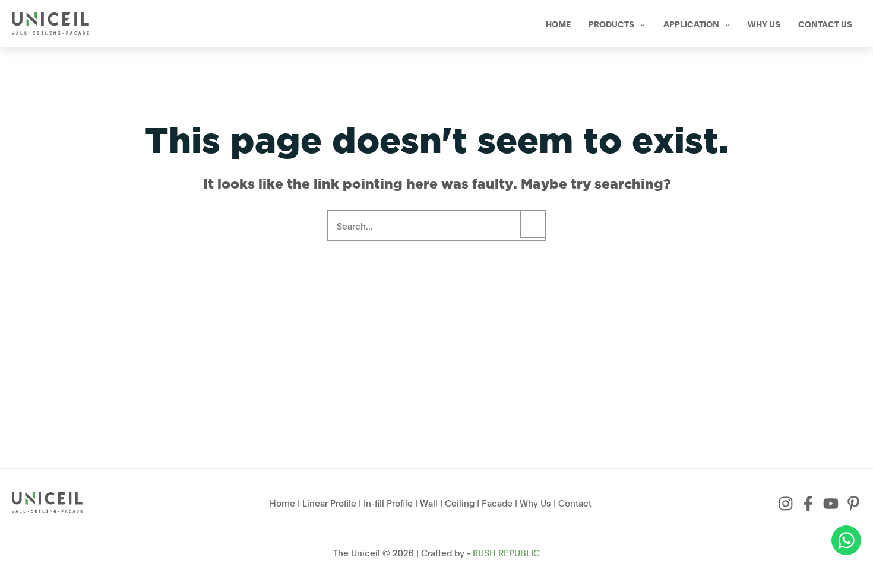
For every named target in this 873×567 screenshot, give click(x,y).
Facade (497, 502)
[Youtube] (831, 503)
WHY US (764, 23)
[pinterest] (853, 503)
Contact (575, 502)
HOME (558, 23)
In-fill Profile (388, 502)
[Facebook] (808, 503)
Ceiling (460, 502)
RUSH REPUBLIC (506, 552)
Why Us (535, 502)
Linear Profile (329, 502)
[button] (639, 24)
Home (282, 502)
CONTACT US (825, 23)
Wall (429, 502)
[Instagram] (785, 503)
